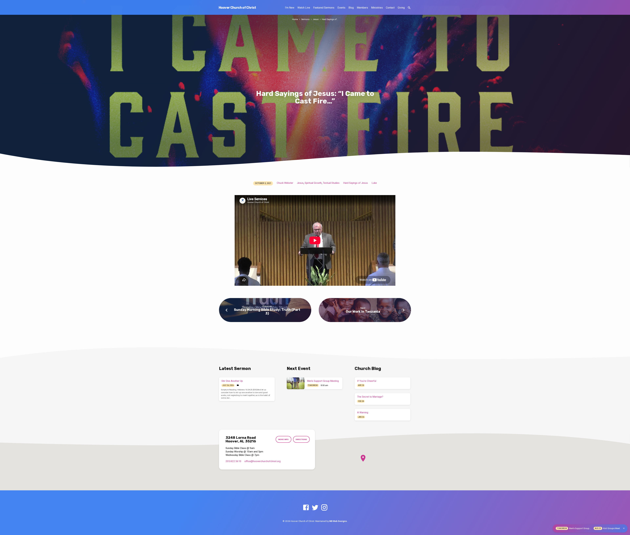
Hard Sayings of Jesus (355, 182)
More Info (283, 439)
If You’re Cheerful (366, 380)
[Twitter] (315, 507)
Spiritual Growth (313, 182)
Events (341, 7)
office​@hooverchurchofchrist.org (262, 461)
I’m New (289, 7)
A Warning (362, 412)
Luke (374, 182)
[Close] (624, 528)
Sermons (305, 19)
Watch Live (303, 7)
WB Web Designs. (338, 521)
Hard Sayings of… (330, 19)
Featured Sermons (323, 7)
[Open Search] (409, 8)
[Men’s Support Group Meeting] (295, 383)
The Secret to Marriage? (370, 396)
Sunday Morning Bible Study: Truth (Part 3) (267, 311)
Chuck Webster (285, 182)
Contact (390, 7)
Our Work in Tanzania (363, 311)
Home (295, 19)
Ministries (377, 7)
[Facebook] (306, 507)
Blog (351, 7)
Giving (401, 7)
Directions (301, 439)
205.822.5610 (233, 461)
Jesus (316, 19)
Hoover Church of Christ (237, 8)
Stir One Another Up (232, 380)
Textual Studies (331, 182)
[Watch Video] (238, 385)
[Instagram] (324, 507)
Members (362, 7)
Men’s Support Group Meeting (323, 380)
